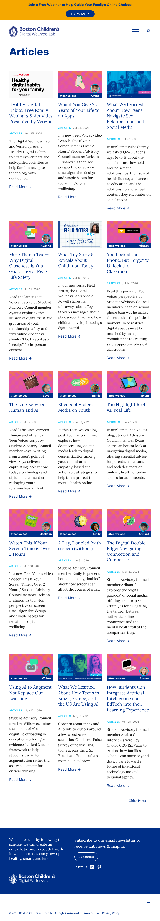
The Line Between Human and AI (27, 407)
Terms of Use (91, 913)
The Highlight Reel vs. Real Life (126, 407)
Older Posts (140, 801)
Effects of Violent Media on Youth (75, 407)
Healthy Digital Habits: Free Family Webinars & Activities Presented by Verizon (31, 113)
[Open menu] (148, 901)
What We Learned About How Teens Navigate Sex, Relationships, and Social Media (125, 116)
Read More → (20, 187)
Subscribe (86, 856)
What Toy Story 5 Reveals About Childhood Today (75, 260)
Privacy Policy (111, 913)
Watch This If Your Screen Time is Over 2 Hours (29, 548)
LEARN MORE (80, 14)
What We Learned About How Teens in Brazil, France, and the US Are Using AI (78, 695)
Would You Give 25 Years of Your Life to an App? (78, 110)
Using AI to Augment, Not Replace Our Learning (31, 692)
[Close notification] (153, 9)
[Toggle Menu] (135, 31)
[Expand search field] (148, 31)
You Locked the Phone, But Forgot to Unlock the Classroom (128, 263)
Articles (15, 133)
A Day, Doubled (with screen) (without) (79, 545)
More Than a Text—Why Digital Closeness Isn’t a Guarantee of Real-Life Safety (29, 266)
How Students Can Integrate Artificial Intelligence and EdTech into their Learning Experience (128, 698)
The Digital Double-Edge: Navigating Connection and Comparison (127, 551)
